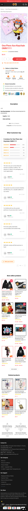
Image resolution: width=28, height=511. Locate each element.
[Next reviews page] (25, 265)
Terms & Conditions (5, 462)
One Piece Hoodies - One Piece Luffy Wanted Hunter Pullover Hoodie (20, 360)
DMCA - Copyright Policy (6, 467)
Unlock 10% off (3, 504)
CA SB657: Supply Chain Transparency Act (11, 469)
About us (3, 460)
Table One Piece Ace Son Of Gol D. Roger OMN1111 (20, 317)
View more (14, 369)
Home (2, 9)
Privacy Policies (4, 464)
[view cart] (26, 4)
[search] (23, 4)
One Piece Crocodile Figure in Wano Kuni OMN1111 (6, 360)
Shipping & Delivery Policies (7, 476)
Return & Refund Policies (6, 480)
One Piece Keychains (6, 11)
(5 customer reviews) (13, 51)
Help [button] (25, 509)
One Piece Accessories (11, 9)
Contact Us (3, 482)
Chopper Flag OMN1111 (7, 337)
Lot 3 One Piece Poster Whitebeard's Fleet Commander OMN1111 (20, 338)
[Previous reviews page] (17, 265)
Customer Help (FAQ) (6, 484)
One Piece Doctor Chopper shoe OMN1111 (19, 293)
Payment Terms (4, 478)
